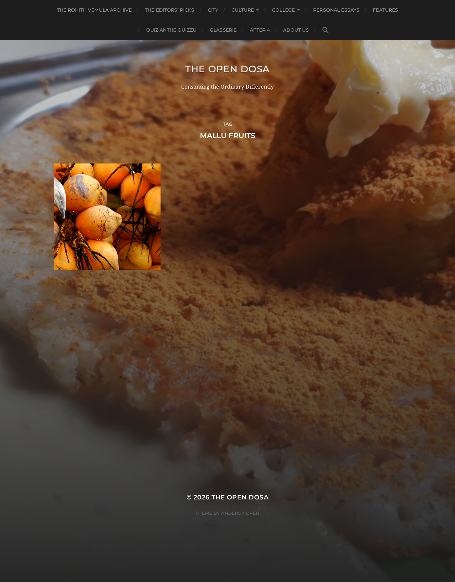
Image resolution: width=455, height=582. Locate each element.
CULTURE (242, 10)
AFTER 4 (260, 30)
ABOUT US (296, 30)
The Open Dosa (227, 69)
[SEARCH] (325, 30)
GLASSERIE (223, 30)
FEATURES (385, 10)
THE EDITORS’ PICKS (170, 10)
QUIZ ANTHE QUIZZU (171, 30)
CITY (213, 10)
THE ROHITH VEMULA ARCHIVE (94, 10)
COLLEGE (283, 10)
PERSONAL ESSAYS (336, 10)
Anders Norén (240, 513)
